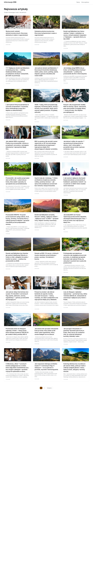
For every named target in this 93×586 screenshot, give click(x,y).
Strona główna (85, 2)
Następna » (49, 388)
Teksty (78, 2)
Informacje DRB (10, 2)
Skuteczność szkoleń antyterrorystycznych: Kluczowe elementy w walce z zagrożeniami (17, 33)
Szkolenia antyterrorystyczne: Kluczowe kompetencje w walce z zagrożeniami (46, 33)
